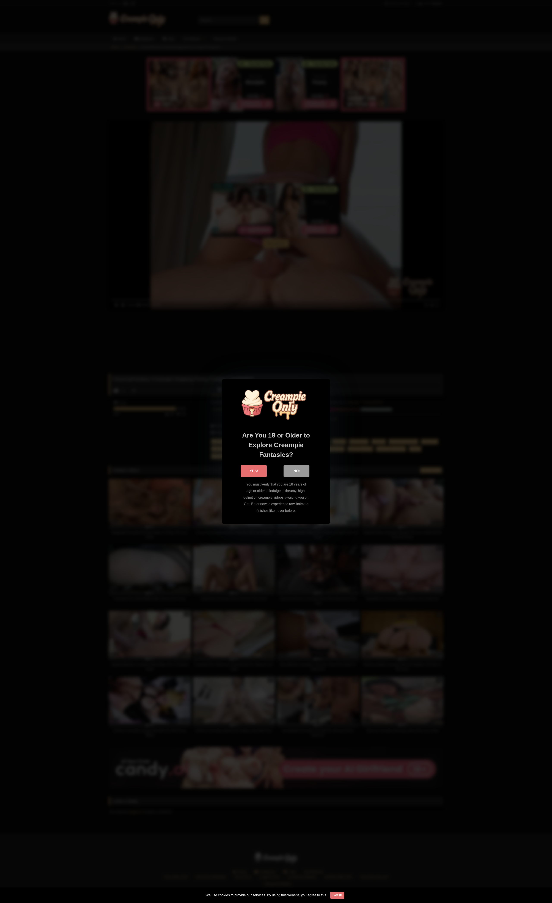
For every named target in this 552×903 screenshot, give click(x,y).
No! (296, 471)
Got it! (337, 895)
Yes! (254, 471)
